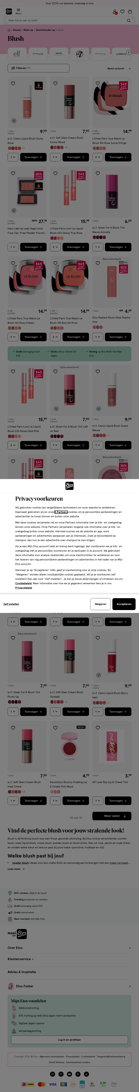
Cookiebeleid (23, 583)
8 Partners (61, 512)
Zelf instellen (11, 604)
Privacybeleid (23, 587)
